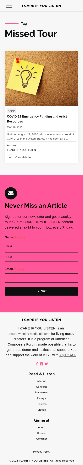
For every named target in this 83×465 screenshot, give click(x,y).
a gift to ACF (67, 355)
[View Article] (41, 107)
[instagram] (41, 363)
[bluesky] (46, 363)
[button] (9, 6)
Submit (41, 291)
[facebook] (36, 363)
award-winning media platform (29, 333)
